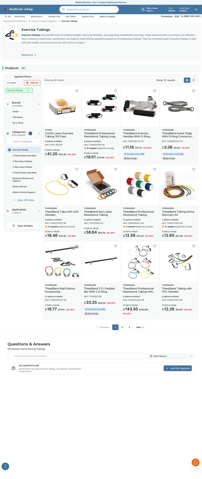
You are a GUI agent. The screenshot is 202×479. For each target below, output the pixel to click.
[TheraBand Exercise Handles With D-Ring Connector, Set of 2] (140, 106)
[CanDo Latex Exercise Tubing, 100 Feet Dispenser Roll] (62, 106)
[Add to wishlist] (77, 91)
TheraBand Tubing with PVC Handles (177, 290)
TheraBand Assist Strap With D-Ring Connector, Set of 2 (177, 136)
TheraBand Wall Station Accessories (60, 290)
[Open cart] (196, 9)
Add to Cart (142, 122)
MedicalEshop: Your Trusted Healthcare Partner (101, 2)
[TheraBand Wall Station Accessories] (62, 262)
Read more (27, 54)
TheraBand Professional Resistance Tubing (138, 213)
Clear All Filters (25, 225)
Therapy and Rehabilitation (14, 21)
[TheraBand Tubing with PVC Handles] (179, 262)
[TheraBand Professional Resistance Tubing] (140, 185)
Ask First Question (180, 368)
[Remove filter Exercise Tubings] (27, 90)
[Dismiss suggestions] (191, 443)
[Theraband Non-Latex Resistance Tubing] (101, 185)
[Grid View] (187, 80)
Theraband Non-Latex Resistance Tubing (98, 213)
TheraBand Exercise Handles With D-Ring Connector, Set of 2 (136, 136)
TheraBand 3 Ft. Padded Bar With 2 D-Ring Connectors (99, 291)
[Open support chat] (195, 462)
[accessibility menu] (5, 466)
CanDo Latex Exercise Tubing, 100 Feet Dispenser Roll (59, 136)
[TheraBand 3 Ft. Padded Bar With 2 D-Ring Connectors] (101, 262)
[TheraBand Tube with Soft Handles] (62, 185)
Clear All (34, 83)
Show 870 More (26, 200)
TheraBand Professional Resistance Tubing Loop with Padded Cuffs (99, 136)
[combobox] (167, 80)
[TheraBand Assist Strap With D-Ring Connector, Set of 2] (179, 106)
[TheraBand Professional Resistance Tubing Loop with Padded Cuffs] (101, 106)
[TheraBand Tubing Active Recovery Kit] (179, 185)
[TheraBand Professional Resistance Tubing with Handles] (140, 262)
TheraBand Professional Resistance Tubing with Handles (138, 291)
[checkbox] (9, 111)
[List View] (193, 80)
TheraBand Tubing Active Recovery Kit (178, 213)
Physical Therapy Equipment (44, 21)
